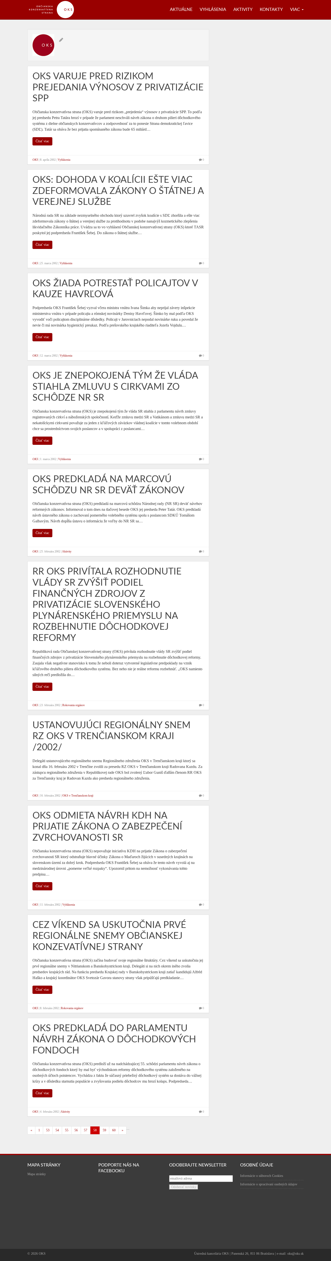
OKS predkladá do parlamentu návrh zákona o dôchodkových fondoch (114, 1039)
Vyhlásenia (213, 10)
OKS (35, 159)
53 (47, 1130)
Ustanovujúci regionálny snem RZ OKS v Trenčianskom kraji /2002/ (111, 736)
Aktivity (242, 10)
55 (66, 1130)
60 (114, 1130)
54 (57, 1130)
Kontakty (271, 10)
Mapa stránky (36, 1174)
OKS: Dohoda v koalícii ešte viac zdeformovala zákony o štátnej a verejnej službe (118, 191)
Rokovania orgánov (73, 705)
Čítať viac (42, 141)
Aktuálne (181, 10)
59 (104, 1130)
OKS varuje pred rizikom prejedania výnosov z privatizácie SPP (118, 87)
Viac (295, 10)
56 (76, 1130)
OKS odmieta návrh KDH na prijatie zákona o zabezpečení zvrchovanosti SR (107, 826)
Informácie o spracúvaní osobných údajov (268, 1184)
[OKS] (54, 2)
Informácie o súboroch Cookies (261, 1176)
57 (85, 1130)
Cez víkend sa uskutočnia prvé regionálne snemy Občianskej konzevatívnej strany (109, 936)
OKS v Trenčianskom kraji (77, 795)
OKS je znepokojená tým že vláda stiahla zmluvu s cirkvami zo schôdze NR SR (115, 386)
